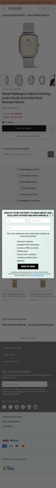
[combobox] (15, 220)
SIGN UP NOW (28, 266)
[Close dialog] (51, 214)
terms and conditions (39, 273)
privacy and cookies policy (36, 275)
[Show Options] (24, 220)
